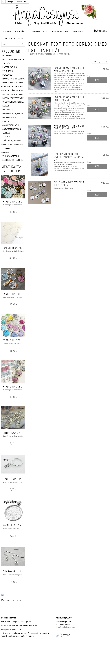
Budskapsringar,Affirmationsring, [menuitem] (13, 94)
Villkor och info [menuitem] (38, 31)
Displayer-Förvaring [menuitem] (12, 144)
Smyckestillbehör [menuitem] (11, 125)
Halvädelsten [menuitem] (9, 109)
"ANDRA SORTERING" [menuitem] (11, 156)
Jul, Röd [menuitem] (6, 63)
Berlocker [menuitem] (7, 75)
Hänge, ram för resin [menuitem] (12, 82)
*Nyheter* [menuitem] (7, 55)
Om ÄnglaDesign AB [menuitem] (13, 38)
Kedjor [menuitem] (6, 105)
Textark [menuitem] (6, 136)
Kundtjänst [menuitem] (20, 31)
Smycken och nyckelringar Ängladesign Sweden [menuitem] (13, 160)
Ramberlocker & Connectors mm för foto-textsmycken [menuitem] (13, 86)
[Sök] (23, 44)
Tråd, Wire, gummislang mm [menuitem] (13, 140)
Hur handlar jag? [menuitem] (60, 31)
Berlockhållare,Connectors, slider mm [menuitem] (13, 90)
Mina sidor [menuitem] (78, 31)
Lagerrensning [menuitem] (10, 67)
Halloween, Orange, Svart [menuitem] (13, 59)
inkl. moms (18, 600)
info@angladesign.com (65, 627)
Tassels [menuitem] (6, 133)
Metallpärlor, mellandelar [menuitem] (13, 113)
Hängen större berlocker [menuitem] (13, 78)
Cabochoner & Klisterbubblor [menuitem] (13, 102)
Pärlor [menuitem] (6, 121)
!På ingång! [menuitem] (7, 71)
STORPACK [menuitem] (7, 148)
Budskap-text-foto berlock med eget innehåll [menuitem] (13, 98)
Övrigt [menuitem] (5, 152)
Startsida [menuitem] (6, 31)
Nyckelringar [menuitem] (9, 117)
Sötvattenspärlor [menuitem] (11, 129)
